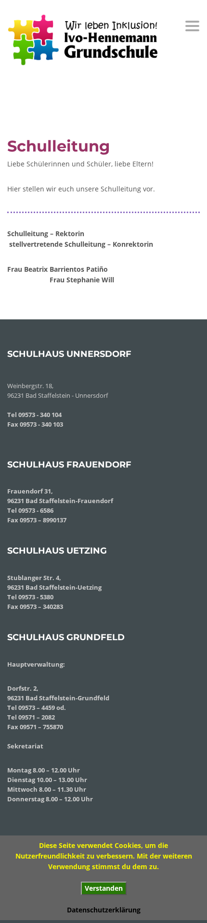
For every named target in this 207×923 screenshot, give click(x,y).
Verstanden (104, 888)
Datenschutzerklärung (104, 909)
